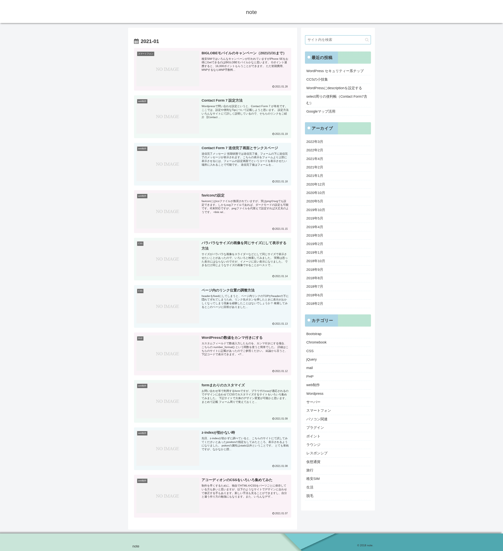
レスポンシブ (317, 453)
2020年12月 (315, 184)
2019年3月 (314, 235)
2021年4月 (314, 159)
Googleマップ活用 (320, 111)
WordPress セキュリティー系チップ (335, 71)
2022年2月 (314, 150)
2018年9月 (314, 270)
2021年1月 (314, 176)
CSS (310, 351)
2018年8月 (314, 278)
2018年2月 (314, 304)
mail (309, 368)
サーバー (313, 402)
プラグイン (315, 428)
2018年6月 (314, 295)
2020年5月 (314, 201)
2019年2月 (314, 244)
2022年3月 (314, 142)
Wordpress (314, 394)
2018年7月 (314, 286)
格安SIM (313, 479)
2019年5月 (314, 218)
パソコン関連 (317, 419)
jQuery (311, 359)
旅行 (309, 470)
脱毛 (309, 496)
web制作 (313, 385)
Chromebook (316, 342)
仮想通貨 (313, 462)
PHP (310, 376)
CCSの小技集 (317, 79)
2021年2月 (314, 167)
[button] (366, 40)
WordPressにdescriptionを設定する (334, 88)
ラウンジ (313, 445)
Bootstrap (313, 334)
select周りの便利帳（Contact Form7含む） (336, 100)
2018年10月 (315, 261)
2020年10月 (315, 193)
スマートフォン (318, 410)
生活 (309, 487)
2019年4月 (314, 227)
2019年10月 (315, 210)
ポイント (313, 436)
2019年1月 (314, 252)
